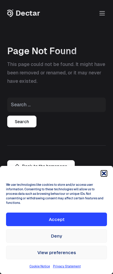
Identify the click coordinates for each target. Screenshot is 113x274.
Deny (56, 235)
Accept (56, 219)
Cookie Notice (40, 266)
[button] (104, 173)
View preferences (56, 252)
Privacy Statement (67, 266)
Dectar (28, 13)
